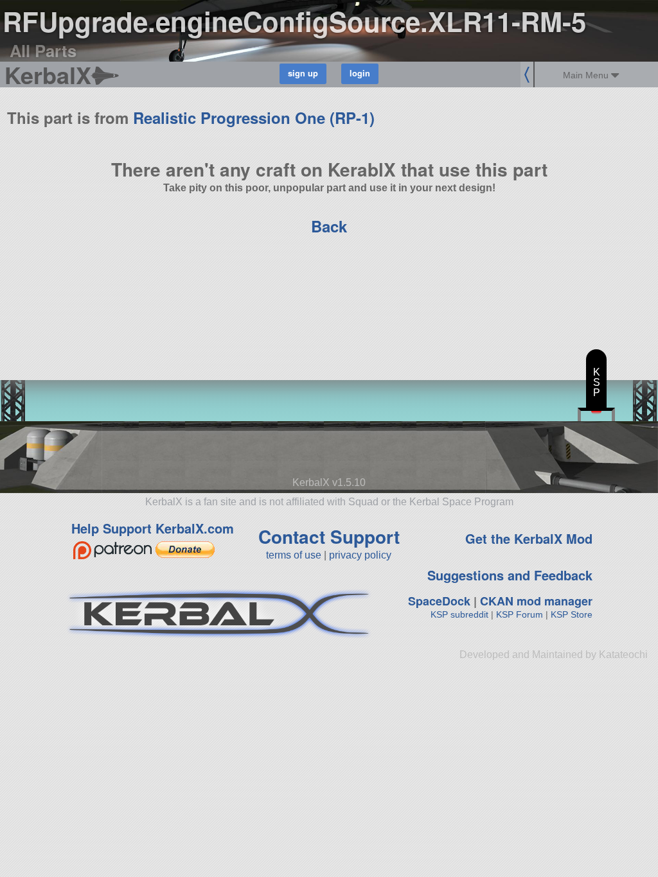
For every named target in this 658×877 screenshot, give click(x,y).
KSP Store (571, 614)
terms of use (293, 555)
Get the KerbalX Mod (528, 538)
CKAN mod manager (536, 601)
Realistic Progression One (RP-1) (254, 117)
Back (329, 226)
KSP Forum (519, 614)
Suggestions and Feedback (509, 575)
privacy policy (360, 555)
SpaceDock (439, 601)
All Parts (43, 50)
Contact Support (329, 536)
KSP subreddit (459, 614)
